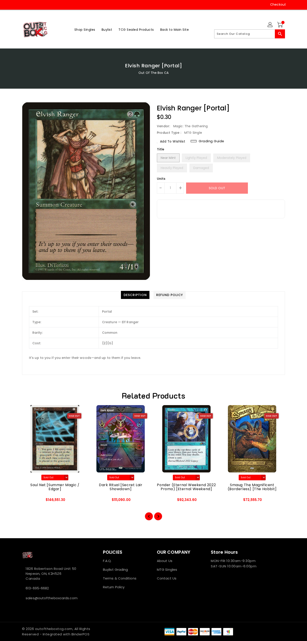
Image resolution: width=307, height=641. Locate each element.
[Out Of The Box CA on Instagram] (24, 4)
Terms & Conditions (119, 578)
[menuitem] (85, 29)
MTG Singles (167, 569)
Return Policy (114, 587)
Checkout (278, 4)
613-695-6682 (37, 588)
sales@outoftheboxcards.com (52, 598)
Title (161, 149)
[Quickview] (29, 501)
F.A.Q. (107, 560)
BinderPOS (80, 634)
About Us (164, 560)
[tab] (135, 295)
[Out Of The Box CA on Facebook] (15, 4)
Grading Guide (211, 141)
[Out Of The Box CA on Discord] (41, 4)
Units (161, 178)
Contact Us (166, 578)
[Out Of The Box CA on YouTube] (32, 4)
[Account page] (270, 24)
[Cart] (280, 24)
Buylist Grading (115, 569)
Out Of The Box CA (153, 72)
